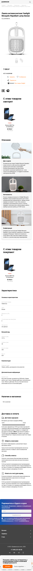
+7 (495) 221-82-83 (16, 549)
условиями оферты (24, 521)
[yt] (14, 552)
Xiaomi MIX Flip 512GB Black (9, 126)
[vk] (10, 552)
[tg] (19, 552)
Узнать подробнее (19, 566)
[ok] (23, 552)
